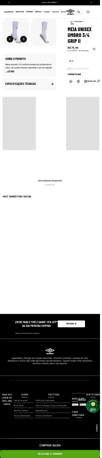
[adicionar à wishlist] (94, 49)
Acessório (78, 21)
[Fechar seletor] (94, 437)
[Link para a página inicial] (71, 22)
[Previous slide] (9, 2)
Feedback (97, 428)
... (9, 71)
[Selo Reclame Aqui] (93, 412)
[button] (16, 32)
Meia (72, 24)
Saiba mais (82, 400)
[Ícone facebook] (76, 420)
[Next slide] (91, 2)
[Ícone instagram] (72, 420)
